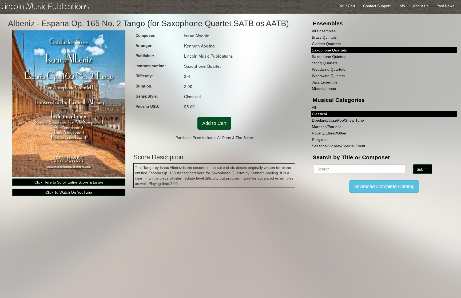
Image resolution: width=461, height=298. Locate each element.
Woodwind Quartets (328, 69)
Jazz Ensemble (324, 82)
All (314, 107)
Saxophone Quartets (329, 50)
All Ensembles (324, 31)
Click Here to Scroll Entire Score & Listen (68, 182)
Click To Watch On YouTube (68, 192)
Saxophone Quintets (329, 56)
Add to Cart (214, 123)
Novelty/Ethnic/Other (329, 133)
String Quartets (324, 63)
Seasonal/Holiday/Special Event (338, 146)
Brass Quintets (324, 37)
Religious (319, 139)
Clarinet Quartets (326, 44)
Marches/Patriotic (326, 127)
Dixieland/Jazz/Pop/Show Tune (338, 120)
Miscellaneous (324, 88)
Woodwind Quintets (328, 76)
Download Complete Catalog (384, 186)
